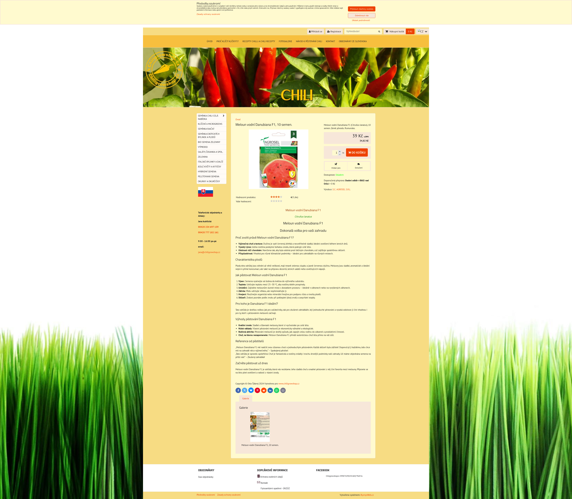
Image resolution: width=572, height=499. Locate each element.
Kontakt (330, 41)
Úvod (210, 41)
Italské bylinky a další (210, 161)
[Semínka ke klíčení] (286, 106)
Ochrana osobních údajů (271, 476)
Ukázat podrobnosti (361, 20)
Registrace (335, 31)
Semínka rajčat (206, 128)
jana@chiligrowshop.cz (209, 252)
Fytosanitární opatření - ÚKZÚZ (275, 488)
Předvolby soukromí (206, 494)
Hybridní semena (207, 171)
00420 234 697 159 (208, 226)
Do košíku (358, 152)
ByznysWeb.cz (367, 494)
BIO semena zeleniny (209, 142)
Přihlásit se (316, 31)
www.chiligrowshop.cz (288, 383)
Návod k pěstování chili (309, 41)
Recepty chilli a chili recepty (259, 41)
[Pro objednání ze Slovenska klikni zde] (205, 196)
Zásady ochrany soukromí (229, 494)
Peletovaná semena (208, 176)
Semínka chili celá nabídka (208, 117)
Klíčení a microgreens (210, 123)
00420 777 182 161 (208, 232)
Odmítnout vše (362, 15)
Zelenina (203, 156)
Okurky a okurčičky (209, 181)
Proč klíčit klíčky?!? (227, 41)
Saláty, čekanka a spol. (210, 151)
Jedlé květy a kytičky (209, 166)
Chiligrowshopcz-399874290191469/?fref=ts (344, 476)
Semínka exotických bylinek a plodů (208, 135)
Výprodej (203, 147)
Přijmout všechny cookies (361, 9)
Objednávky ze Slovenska (353, 41)
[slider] (276, 197)
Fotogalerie (285, 41)
